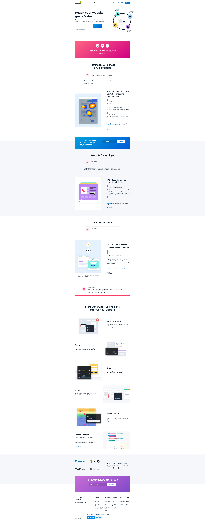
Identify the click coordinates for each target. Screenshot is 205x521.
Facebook (128, 500)
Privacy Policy (122, 501)
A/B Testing (99, 504)
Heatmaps (99, 501)
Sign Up (127, 2)
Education (107, 504)
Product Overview (99, 500)
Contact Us (115, 504)
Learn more (109, 329)
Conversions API (107, 501)
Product (95, 2)
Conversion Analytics (99, 507)
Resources (109, 2)
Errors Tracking (99, 510)
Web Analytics (99, 505)
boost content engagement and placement (115, 124)
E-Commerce (107, 502)
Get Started (97, 26)
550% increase (125, 268)
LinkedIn (128, 504)
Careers (115, 508)
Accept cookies (91, 517)
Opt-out (122, 505)
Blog (115, 505)
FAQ (115, 501)
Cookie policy (115, 517)
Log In (114, 2)
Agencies (107, 500)
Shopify (107, 510)
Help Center (115, 502)
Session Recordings (99, 502)
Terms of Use (122, 500)
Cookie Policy (122, 502)
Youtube (128, 501)
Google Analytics (107, 507)
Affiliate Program (115, 510)
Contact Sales (121, 2)
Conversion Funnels (99, 508)
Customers (102, 2)
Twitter (128, 502)
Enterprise (107, 505)
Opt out (106, 517)
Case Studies (115, 500)
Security (122, 504)
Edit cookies (98, 517)
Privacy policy (110, 517)
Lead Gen (107, 508)
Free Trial (115, 507)
